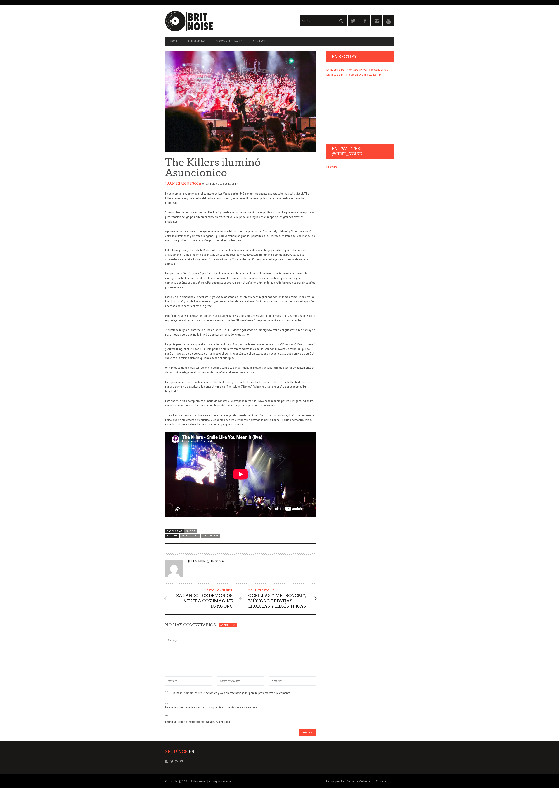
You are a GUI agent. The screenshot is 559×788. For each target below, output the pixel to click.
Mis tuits (331, 167)
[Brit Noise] (222, 21)
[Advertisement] (359, 109)
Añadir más (227, 625)
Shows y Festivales (229, 41)
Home (174, 41)
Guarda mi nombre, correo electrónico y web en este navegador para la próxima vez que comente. (231, 693)
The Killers (211, 535)
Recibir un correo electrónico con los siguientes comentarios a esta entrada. (211, 707)
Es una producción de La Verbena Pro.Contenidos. (358, 781)
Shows (190, 531)
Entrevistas (196, 41)
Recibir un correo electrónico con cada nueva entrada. (198, 722)
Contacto (260, 41)
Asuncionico (190, 535)
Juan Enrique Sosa (183, 183)
